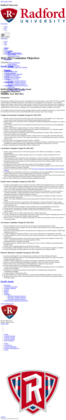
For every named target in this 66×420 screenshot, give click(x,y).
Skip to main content (6, 1)
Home (5, 49)
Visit (5, 28)
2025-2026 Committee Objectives (17, 81)
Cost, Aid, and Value (13, 78)
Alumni (6, 334)
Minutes (6, 77)
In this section (4, 62)
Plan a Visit (10, 303)
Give (5, 29)
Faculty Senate (8, 50)
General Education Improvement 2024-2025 (16, 85)
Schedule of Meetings (10, 73)
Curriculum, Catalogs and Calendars (17, 67)
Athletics (3, 417)
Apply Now (4, 303)
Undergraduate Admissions (15, 74)
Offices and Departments (14, 53)
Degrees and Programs (14, 62)
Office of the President (14, 56)
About (6, 48)
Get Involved (11, 87)
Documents (7, 70)
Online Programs (12, 64)
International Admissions (14, 77)
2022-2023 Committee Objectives (13, 54)
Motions (6, 76)
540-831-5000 (4, 324)
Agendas (6, 74)
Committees (7, 52)
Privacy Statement (9, 340)
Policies (6, 343)
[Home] (33, 22)
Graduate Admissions (13, 75)
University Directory (9, 336)
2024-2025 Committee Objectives (17, 82)
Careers (6, 350)
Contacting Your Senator (10, 71)
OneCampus (4, 23)
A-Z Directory (8, 345)
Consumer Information (10, 346)
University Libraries (9, 339)
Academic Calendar (9, 337)
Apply (6, 26)
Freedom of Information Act (11, 348)
